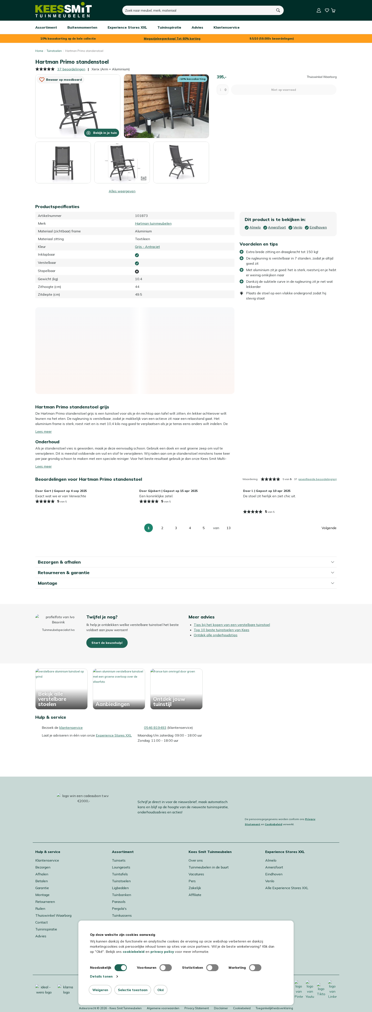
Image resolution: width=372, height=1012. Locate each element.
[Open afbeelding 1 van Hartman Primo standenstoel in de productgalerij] (78, 106)
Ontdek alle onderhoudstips (215, 635)
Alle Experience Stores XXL (286, 888)
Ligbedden (120, 888)
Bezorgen (42, 867)
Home (39, 51)
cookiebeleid (134, 952)
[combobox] (197, 10)
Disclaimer (221, 1008)
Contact (41, 922)
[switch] (166, 967)
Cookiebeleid (273, 824)
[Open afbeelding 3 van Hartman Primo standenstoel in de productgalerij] (63, 162)
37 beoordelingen (71, 69)
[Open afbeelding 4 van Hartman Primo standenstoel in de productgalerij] (122, 162)
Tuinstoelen (54, 51)
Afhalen (41, 874)
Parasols (119, 901)
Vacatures (196, 874)
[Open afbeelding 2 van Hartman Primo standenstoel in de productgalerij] (166, 106)
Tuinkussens (122, 915)
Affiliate (195, 895)
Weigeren (100, 990)
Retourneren (45, 901)
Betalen (41, 881)
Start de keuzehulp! (106, 643)
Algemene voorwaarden (163, 1008)
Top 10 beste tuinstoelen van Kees (221, 630)
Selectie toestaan (132, 990)
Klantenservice (47, 860)
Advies (40, 936)
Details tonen (101, 976)
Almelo (270, 860)
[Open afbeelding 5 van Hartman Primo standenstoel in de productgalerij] (181, 162)
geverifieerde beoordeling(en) (317, 479)
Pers (192, 881)
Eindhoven (273, 874)
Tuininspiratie (46, 929)
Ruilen (40, 908)
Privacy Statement (196, 1008)
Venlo (269, 881)
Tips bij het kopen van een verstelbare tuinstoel (232, 625)
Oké (160, 990)
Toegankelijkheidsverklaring (274, 1008)
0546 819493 (155, 727)
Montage (42, 895)
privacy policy (162, 952)
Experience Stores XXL (114, 735)
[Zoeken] (278, 10)
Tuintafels (120, 874)
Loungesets (121, 867)
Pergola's (119, 908)
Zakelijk (195, 888)
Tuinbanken (121, 895)
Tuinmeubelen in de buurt (209, 867)
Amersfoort (274, 867)
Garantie (42, 888)
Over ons (196, 860)
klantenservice (71, 727)
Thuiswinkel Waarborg (53, 915)
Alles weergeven (122, 191)
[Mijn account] (318, 10)
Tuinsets (119, 860)
